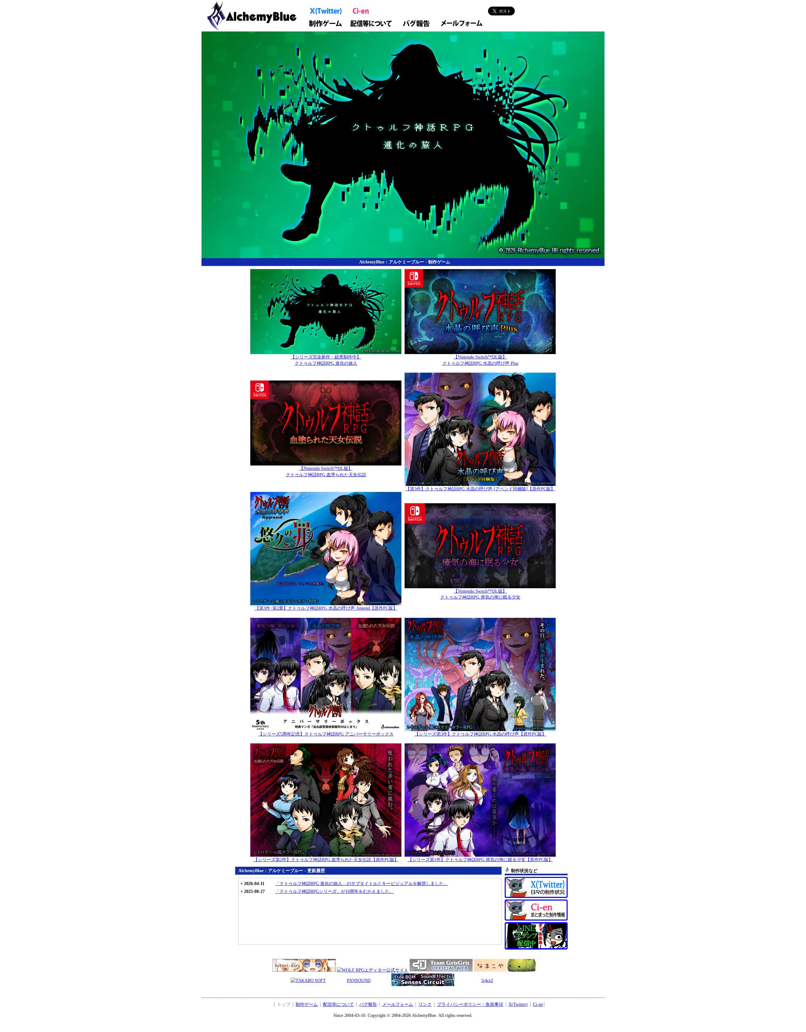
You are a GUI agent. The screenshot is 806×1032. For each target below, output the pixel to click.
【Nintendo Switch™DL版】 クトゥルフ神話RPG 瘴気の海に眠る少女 (480, 594)
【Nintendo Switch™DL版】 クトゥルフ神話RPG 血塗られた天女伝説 (326, 471)
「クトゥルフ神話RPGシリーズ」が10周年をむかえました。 (334, 891)
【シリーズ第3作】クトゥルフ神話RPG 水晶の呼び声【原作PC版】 (480, 734)
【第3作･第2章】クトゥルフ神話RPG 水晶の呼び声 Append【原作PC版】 (326, 608)
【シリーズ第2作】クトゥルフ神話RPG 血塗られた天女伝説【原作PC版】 (326, 859)
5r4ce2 (487, 980)
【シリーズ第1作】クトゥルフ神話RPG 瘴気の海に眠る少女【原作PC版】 (480, 859)
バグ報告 (368, 1004)
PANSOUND (359, 980)
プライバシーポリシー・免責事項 (470, 1004)
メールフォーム (397, 1004)
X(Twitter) (518, 1004)
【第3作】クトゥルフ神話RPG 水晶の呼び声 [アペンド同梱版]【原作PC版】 (480, 489)
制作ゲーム (307, 1004)
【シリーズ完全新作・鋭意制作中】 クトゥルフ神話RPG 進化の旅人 (326, 360)
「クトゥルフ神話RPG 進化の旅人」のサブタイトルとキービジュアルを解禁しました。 (361, 883)
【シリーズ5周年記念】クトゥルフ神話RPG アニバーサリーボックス (326, 734)
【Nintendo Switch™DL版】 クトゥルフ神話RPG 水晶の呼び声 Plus (480, 360)
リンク (425, 1004)
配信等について (338, 1004)
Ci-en (538, 1004)
